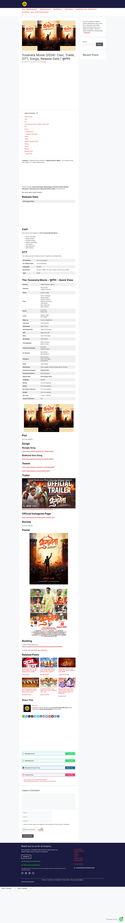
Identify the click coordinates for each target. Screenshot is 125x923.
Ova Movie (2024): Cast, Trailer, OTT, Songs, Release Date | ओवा (48, 690)
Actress (76, 854)
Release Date (28, 116)
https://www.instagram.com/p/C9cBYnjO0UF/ (36, 471)
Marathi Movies (58, 9)
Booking (27, 148)
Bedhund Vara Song (31, 134)
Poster (26, 146)
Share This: (29, 153)
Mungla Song (29, 131)
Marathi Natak (78, 860)
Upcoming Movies (63, 674)
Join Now (70, 753)
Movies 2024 (26, 674)
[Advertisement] (49, 75)
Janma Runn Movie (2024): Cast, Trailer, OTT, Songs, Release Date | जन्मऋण (30, 670)
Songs (26, 129)
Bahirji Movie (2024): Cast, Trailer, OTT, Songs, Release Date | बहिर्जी (66, 670)
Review (27, 144)
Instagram (87, 32)
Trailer (26, 139)
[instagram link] (22, 873)
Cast (26, 119)
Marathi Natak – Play (81, 9)
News (76, 856)
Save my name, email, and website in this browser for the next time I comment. (47, 824)
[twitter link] (29, 873)
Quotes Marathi (78, 864)
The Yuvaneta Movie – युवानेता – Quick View (37, 124)
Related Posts (29, 151)
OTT (26, 121)
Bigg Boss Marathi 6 (31, 9)
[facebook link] (33, 873)
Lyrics (32, 12)
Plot (26, 126)
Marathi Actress (92, 9)
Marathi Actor (25, 12)
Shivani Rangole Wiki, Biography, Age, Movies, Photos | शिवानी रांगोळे (40, 781)
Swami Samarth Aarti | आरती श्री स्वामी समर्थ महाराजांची (35, 779)
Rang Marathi (78, 849)
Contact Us (26, 856)
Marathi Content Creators (42, 12)
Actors (76, 853)
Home (23, 9)
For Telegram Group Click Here (30, 865)
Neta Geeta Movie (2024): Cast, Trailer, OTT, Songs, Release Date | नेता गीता (47, 670)
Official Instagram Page (31, 141)
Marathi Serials (69, 9)
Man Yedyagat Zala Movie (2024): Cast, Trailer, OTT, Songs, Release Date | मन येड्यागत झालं (66, 691)
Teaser (27, 136)
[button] (22, 14)
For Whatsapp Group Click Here (30, 861)
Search (85, 41)
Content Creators (79, 851)
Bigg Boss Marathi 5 (45, 9)
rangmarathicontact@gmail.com (85, 867)
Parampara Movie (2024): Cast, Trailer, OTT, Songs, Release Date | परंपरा (29, 690)
